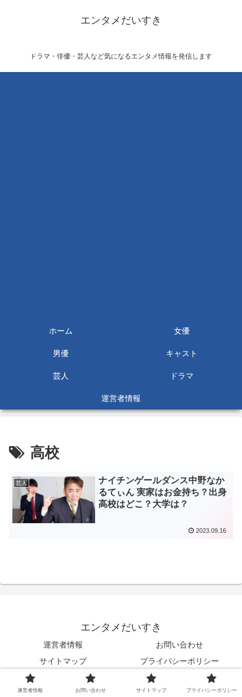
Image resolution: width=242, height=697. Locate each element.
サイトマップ (63, 660)
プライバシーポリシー (179, 660)
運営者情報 (63, 644)
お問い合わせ (179, 644)
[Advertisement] (121, 193)
